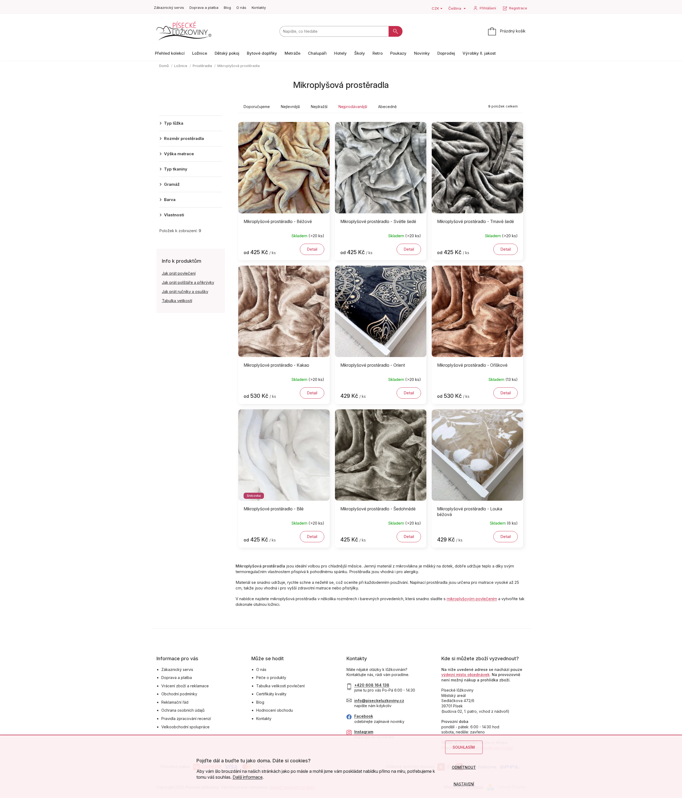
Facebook (363, 716)
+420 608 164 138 (371, 685)
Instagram (363, 731)
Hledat (396, 31)
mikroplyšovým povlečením (472, 598)
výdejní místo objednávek (465, 674)
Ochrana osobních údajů (182, 710)
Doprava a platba (203, 7)
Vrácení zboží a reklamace (185, 686)
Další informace (248, 777)
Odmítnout (464, 767)
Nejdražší (319, 106)
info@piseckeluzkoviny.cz (379, 700)
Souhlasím (464, 747)
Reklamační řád (174, 702)
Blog (227, 7)
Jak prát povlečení (179, 273)
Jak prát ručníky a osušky (185, 291)
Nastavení (464, 784)
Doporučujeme (257, 106)
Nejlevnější (290, 106)
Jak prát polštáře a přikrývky (188, 282)
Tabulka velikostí (177, 300)
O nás (241, 7)
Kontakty (259, 7)
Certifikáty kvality (271, 694)
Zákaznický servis (169, 7)
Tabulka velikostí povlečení (280, 686)
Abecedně (387, 106)
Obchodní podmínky (179, 694)
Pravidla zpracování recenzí (186, 718)
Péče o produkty (271, 677)
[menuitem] (169, 53)
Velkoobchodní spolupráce (185, 727)
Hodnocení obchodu (274, 710)
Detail (312, 249)
